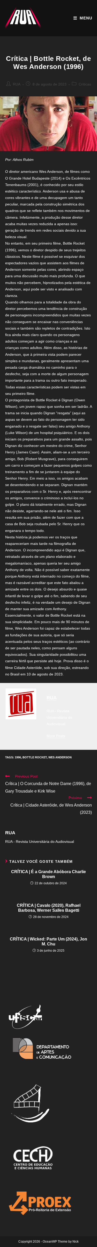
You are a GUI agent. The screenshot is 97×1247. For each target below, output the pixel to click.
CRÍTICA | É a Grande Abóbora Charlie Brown (48, 874)
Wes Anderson (60, 757)
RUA (16, 84)
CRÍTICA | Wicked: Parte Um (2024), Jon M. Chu (48, 941)
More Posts (56, 736)
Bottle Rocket (35, 757)
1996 (18, 757)
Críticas (85, 84)
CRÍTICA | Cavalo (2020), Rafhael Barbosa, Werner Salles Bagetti (48, 908)
